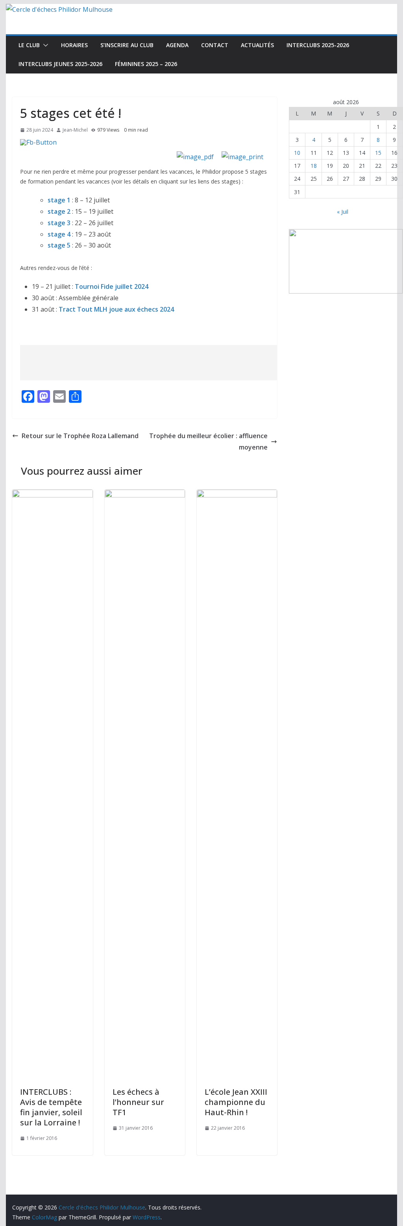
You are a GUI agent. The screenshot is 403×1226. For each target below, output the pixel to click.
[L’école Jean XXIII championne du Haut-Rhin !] (237, 495)
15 (378, 152)
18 (314, 165)
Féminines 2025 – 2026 (146, 64)
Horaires (74, 45)
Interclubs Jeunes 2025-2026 (60, 64)
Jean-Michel (75, 130)
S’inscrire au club (126, 45)
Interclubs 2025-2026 (318, 45)
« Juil (342, 211)
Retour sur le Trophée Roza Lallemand (80, 435)
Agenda (177, 45)
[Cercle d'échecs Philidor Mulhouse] (59, 9)
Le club (29, 45)
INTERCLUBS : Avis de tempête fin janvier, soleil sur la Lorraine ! (51, 1107)
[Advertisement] (163, 362)
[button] (44, 45)
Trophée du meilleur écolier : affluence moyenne (208, 441)
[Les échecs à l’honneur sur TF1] (145, 495)
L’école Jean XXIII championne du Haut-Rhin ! (236, 1102)
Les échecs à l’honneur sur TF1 (138, 1102)
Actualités (257, 45)
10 (297, 152)
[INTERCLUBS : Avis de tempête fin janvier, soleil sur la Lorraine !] (52, 495)
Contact (214, 45)
